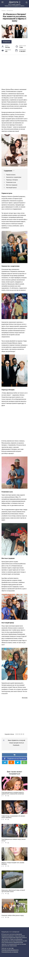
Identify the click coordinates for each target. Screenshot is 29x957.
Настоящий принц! (11, 187)
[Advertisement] (14, 71)
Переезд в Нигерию (12, 180)
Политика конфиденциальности (10, 950)
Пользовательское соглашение (10, 952)
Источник (24, 697)
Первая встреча (10, 174)
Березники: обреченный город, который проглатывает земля (13, 890)
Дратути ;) (14, 2)
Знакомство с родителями (13, 177)
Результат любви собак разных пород (13, 915)
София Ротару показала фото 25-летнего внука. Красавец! (13, 816)
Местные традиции (11, 185)
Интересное (6, 41)
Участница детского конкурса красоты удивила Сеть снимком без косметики (13, 793)
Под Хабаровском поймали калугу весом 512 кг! (13, 840)
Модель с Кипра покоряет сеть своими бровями (13, 863)
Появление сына (11, 182)
